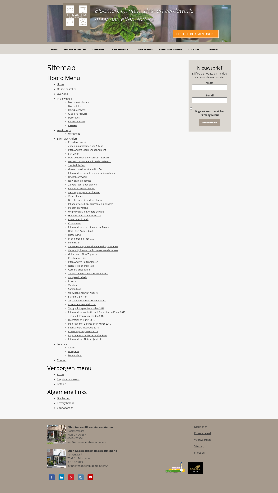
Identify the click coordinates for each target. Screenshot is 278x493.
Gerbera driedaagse (79, 269)
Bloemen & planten (78, 102)
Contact (61, 360)
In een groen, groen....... (81, 238)
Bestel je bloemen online (195, 34)
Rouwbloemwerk (77, 109)
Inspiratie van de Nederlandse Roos (87, 335)
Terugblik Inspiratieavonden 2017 (86, 316)
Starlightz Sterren (77, 296)
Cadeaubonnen (76, 121)
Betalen (61, 384)
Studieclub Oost (76, 165)
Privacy (72, 281)
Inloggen (199, 452)
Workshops (64, 130)
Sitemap (199, 446)
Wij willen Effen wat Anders (83, 292)
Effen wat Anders (67, 138)
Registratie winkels (68, 379)
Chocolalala (74, 223)
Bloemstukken (75, 106)
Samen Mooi (75, 288)
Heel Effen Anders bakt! (80, 230)
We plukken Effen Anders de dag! (86, 211)
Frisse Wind (74, 234)
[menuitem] (54, 48)
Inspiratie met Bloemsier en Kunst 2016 (89, 323)
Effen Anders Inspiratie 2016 (83, 327)
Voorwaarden (65, 408)
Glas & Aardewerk (77, 113)
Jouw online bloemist (79, 180)
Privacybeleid (210, 115)
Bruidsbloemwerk (77, 176)
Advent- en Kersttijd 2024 (82, 304)
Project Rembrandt (78, 219)
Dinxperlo (73, 351)
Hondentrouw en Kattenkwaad (84, 215)
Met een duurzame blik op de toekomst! (89, 161)
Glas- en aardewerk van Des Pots (85, 169)
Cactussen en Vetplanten (81, 188)
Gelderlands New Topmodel (83, 254)
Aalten (71, 347)
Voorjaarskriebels (77, 277)
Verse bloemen (76, 196)
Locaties (62, 344)
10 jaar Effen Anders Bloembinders (87, 300)
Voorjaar (72, 285)
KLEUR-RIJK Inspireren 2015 (83, 331)
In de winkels (64, 98)
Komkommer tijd (77, 258)
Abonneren (209, 122)
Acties (60, 374)
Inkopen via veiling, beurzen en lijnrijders (90, 203)
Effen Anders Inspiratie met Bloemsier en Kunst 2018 (96, 312)
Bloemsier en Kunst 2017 (81, 319)
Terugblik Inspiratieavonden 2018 (86, 308)
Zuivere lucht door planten (82, 184)
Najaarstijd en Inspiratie (81, 265)
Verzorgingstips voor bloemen (84, 192)
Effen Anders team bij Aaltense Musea (88, 227)
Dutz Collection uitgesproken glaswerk (88, 157)
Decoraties (74, 117)
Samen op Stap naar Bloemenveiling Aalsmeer (93, 246)
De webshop (75, 355)
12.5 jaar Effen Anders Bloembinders (88, 273)
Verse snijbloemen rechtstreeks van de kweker (93, 250)
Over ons (62, 94)
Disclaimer (63, 398)
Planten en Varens (78, 207)
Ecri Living (73, 153)
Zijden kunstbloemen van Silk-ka (85, 145)
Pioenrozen (74, 242)
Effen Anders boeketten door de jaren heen (91, 173)
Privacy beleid (65, 403)
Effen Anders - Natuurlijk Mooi (84, 339)
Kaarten (72, 125)
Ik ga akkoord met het (209, 113)
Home (60, 84)
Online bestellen (67, 89)
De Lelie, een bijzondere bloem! (85, 200)
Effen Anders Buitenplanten (83, 261)
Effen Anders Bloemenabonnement (87, 149)
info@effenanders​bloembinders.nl (88, 442)
